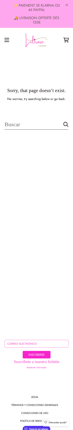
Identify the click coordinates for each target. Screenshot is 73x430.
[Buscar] (66, 124)
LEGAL (34, 397)
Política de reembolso (34, 421)
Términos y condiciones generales (34, 405)
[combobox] (36, 124)
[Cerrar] (67, 5)
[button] (6, 40)
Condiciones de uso (34, 413)
